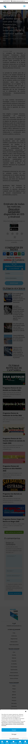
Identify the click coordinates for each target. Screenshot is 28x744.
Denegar (14, 734)
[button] (25, 711)
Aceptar (14, 730)
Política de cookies (6, 742)
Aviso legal (23, 742)
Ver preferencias (14, 738)
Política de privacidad (15, 742)
